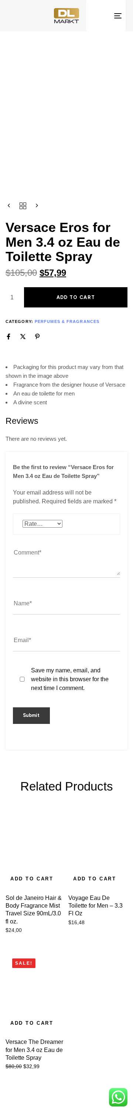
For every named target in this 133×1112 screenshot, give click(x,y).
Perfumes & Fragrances (67, 321)
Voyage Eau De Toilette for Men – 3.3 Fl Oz (95, 906)
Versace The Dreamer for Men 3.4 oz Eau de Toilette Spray (34, 1050)
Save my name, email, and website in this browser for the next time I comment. (70, 679)
